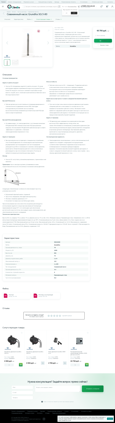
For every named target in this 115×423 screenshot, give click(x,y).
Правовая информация (58, 413)
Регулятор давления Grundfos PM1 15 (12, 352)
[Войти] (112, 6)
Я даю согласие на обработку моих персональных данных (58, 401)
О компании (83, 2)
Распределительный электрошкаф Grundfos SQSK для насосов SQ (78, 353)
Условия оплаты (29, 413)
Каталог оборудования (14, 2)
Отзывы (47, 413)
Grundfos (73, 46)
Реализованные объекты (68, 2)
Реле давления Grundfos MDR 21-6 (56, 352)
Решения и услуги (29, 2)
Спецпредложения (17, 413)
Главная (3, 2)
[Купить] (21, 364)
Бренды (57, 2)
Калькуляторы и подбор (45, 2)
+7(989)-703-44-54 (88, 6)
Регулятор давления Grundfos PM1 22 (34, 352)
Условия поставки (86, 411)
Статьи (66, 411)
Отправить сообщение (92, 388)
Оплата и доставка (97, 2)
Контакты (110, 2)
